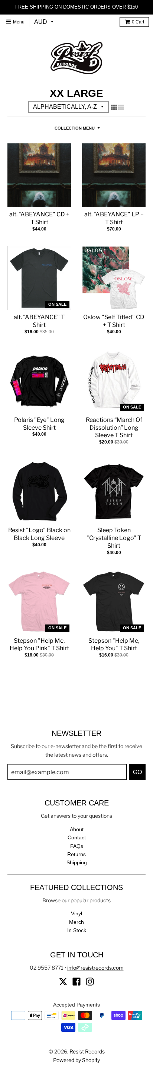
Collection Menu (75, 128)
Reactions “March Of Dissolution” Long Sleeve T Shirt (114, 427)
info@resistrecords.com (95, 967)
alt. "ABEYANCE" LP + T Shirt (114, 218)
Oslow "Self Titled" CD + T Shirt (113, 321)
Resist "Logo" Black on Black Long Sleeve (39, 534)
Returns (76, 854)
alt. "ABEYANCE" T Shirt (39, 321)
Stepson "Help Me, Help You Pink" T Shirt (39, 644)
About (77, 829)
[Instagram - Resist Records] (89, 981)
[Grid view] (114, 107)
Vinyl (76, 913)
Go (137, 772)
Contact (77, 837)
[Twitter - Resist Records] (63, 981)
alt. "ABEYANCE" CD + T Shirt (39, 218)
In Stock (76, 930)
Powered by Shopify (76, 1060)
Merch (76, 922)
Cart (138, 22)
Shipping (76, 862)
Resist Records (87, 1051)
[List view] (121, 107)
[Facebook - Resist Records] (76, 981)
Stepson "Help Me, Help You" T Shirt (113, 644)
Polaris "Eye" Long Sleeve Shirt (39, 423)
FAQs (76, 846)
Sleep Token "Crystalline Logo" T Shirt (114, 538)
